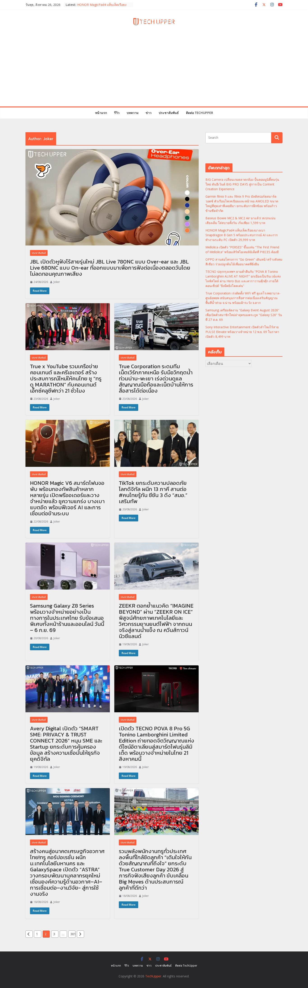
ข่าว (149, 113)
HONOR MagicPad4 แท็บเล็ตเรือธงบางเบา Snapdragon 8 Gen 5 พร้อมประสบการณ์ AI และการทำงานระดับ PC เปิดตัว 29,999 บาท (241, 235)
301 (73, 934)
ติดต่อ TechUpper (199, 113)
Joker (56, 282)
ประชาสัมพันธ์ (169, 113)
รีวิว (117, 113)
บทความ (132, 113)
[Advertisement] (154, 72)
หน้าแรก (101, 113)
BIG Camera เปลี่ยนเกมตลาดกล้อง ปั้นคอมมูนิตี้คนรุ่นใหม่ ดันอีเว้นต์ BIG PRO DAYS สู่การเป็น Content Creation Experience (242, 184)
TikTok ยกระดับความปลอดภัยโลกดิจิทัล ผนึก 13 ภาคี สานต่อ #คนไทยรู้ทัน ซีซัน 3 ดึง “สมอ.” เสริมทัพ (153, 492)
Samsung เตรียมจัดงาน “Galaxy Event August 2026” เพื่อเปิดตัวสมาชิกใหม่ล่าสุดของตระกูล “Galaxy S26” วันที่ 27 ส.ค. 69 (243, 315)
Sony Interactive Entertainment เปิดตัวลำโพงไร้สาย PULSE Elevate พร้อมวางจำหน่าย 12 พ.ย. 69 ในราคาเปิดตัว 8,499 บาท (242, 332)
